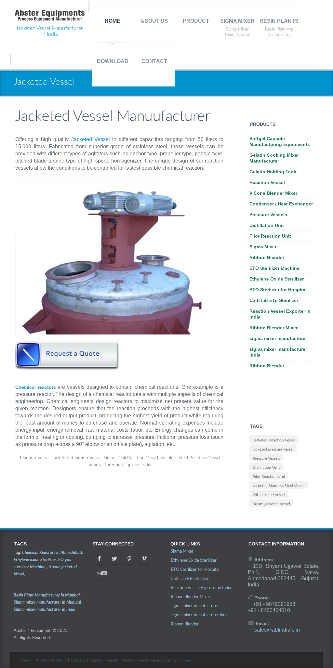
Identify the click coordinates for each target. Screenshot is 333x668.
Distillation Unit (266, 225)
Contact (78, 660)
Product (196, 21)
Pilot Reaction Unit (270, 236)
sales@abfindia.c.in (277, 630)
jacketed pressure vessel (273, 449)
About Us (154, 21)
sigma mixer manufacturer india (278, 352)
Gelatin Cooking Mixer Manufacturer (274, 158)
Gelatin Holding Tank (272, 171)
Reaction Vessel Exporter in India (280, 314)
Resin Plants (279, 21)
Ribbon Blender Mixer (273, 327)
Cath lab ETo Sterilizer (273, 300)
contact (154, 61)
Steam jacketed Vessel (271, 504)
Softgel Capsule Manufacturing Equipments (279, 141)
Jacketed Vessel (90, 139)
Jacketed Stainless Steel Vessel (278, 486)
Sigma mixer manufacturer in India (44, 610)
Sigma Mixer (237, 21)
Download (112, 61)
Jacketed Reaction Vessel (274, 440)
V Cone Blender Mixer (273, 193)
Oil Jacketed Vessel (269, 495)
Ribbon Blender (266, 257)
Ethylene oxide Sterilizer (35, 560)
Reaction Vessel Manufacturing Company (158, 660)
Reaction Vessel (267, 182)
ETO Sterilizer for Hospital (278, 289)
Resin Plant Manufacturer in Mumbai (47, 595)
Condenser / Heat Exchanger (281, 203)
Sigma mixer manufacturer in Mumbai (47, 602)
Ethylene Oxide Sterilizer (276, 279)
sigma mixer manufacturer (278, 338)
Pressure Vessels (268, 214)
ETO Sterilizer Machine (274, 268)
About (41, 660)
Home (112, 21)
